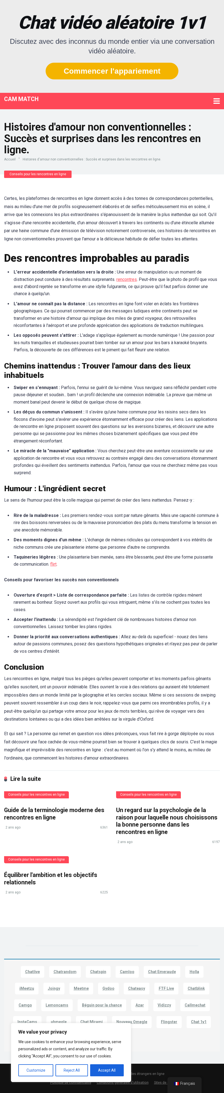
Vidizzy (164, 1005)
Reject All (72, 1070)
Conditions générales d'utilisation (123, 1082)
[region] (71, 1052)
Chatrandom (65, 972)
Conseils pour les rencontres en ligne (38, 174)
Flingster (169, 1022)
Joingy (54, 988)
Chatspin (98, 972)
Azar (139, 1005)
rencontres (126, 279)
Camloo (127, 972)
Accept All (107, 1070)
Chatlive (32, 972)
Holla (194, 972)
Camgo (25, 1005)
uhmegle (59, 1022)
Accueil (10, 159)
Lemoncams (57, 1005)
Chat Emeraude (162, 972)
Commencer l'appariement (112, 71)
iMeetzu (26, 988)
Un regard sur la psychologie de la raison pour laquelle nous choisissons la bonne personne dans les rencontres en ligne (166, 821)
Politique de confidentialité (70, 1082)
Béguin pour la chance (102, 1005)
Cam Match (21, 99)
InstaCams (27, 1022)
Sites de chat (164, 1082)
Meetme (81, 988)
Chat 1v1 (199, 1022)
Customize (35, 1070)
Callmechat (195, 1005)
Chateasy (136, 988)
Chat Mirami (91, 1022)
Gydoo (108, 988)
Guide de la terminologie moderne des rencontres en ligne (54, 814)
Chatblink (196, 988)
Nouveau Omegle (131, 1022)
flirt (53, 564)
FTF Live (166, 988)
